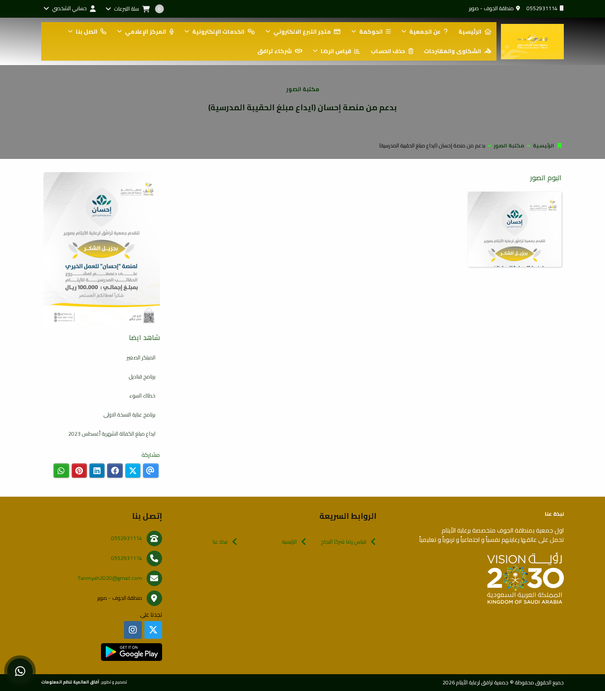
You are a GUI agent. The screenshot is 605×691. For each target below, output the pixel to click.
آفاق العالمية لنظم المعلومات (70, 682)
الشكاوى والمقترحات (452, 51)
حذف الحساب (388, 51)
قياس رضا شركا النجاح (343, 542)
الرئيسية (469, 31)
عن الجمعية (425, 31)
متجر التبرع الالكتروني (302, 31)
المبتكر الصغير (141, 357)
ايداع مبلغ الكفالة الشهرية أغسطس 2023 (111, 433)
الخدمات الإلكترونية (218, 31)
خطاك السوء (142, 395)
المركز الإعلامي (145, 31)
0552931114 (542, 8)
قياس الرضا (336, 51)
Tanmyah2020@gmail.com (110, 578)
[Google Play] (131, 652)
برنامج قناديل (142, 376)
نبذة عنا (220, 542)
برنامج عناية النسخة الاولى (129, 414)
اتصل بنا (86, 31)
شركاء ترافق (274, 51)
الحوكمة (371, 31)
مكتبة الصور (509, 145)
